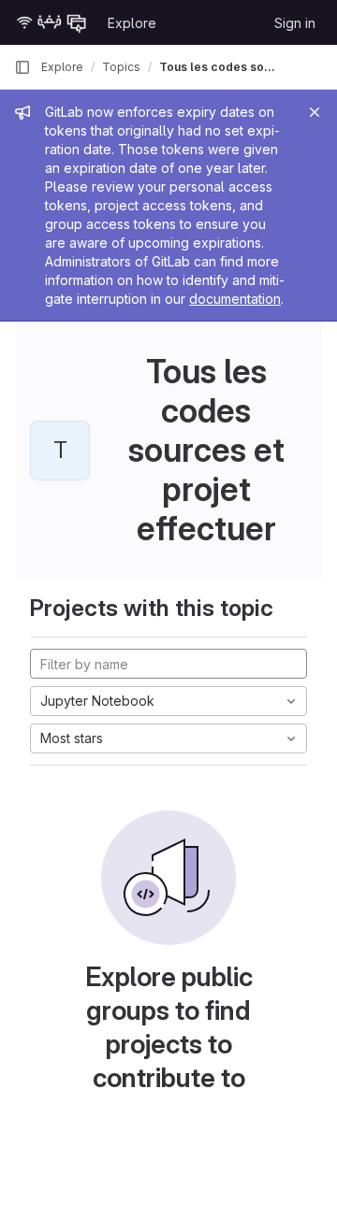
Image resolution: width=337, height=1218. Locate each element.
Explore (132, 23)
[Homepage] (51, 22)
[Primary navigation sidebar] (22, 67)
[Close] (314, 112)
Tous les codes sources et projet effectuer (219, 67)
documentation (235, 299)
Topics (121, 67)
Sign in (294, 23)
